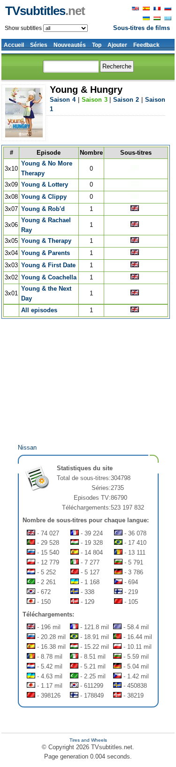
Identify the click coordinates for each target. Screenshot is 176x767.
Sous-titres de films (141, 27)
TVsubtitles (45, 11)
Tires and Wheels (88, 740)
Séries (38, 45)
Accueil (14, 45)
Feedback (146, 45)
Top (96, 45)
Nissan (27, 447)
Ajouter (117, 45)
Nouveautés (70, 45)
